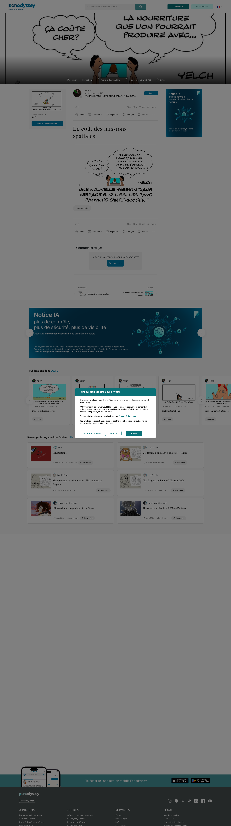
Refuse (113, 433)
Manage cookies (92, 433)
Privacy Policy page (127, 416)
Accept (134, 433)
